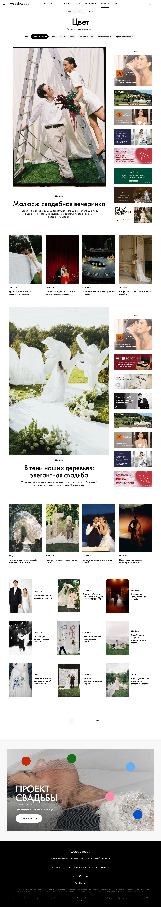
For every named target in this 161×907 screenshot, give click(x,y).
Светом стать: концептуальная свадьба (138, 597)
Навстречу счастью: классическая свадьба (61, 561)
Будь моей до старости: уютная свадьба (92, 681)
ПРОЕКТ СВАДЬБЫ (50, 4)
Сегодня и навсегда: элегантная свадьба (97, 561)
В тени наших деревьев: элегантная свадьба (59, 471)
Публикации (80, 867)
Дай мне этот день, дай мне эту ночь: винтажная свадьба (60, 292)
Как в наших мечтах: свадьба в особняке (43, 596)
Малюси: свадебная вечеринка (59, 203)
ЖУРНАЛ (105, 4)
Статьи (78, 12)
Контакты (93, 867)
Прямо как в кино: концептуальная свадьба (98, 292)
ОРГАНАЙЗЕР (91, 4)
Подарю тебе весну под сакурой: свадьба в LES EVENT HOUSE (92, 597)
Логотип (105, 867)
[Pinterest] (87, 876)
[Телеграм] (74, 876)
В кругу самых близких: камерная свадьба (135, 292)
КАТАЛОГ (67, 4)
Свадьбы (89, 12)
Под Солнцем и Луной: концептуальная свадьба (138, 639)
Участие (67, 867)
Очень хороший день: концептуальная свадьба (92, 639)
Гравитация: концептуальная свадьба (41, 639)
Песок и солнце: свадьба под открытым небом (131, 561)
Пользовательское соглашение (77, 889)
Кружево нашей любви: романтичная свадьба (20, 292)
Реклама (56, 867)
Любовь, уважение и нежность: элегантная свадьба (140, 681)
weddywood (81, 851)
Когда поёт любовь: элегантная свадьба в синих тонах (43, 681)
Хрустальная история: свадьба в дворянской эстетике (23, 561)
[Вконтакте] (80, 876)
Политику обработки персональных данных (109, 889)
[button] (157, 4)
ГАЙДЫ (115, 4)
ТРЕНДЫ (78, 4)
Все (69, 12)
